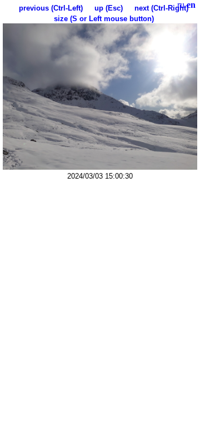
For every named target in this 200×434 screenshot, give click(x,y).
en (191, 4)
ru (180, 4)
